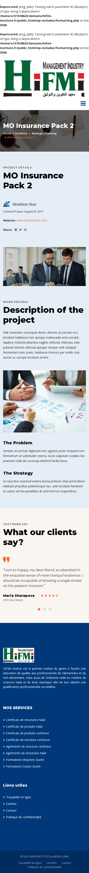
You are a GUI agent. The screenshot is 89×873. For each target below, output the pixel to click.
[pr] (24, 230)
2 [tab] (44, 609)
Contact (11, 810)
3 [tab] (50, 609)
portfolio (21, 133)
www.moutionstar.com (31, 220)
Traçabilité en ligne (18, 797)
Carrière (11, 804)
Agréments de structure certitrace (28, 746)
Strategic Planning (44, 133)
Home (7, 133)
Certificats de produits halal (24, 726)
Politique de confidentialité (23, 817)
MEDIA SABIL (61, 856)
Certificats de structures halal (25, 720)
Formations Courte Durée (23, 766)
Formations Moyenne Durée (25, 760)
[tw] (19, 230)
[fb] (15, 230)
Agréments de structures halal (26, 753)
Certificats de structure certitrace (28, 740)
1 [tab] (39, 609)
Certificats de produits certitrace (27, 733)
